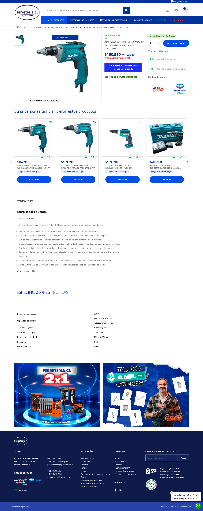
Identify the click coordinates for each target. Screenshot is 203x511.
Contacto (118, 464)
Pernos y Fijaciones (142, 20)
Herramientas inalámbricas (93, 483)
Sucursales (119, 461)
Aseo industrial (87, 458)
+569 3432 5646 (55, 474)
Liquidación (177, 20)
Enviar (183, 458)
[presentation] (10, 161)
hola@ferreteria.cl (22, 464)
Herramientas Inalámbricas (113, 20)
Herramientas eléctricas (91, 480)
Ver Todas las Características (120, 77)
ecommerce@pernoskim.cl (59, 477)
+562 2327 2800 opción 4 (59, 461)
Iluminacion (86, 461)
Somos (118, 458)
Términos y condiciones (125, 474)
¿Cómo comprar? (122, 467)
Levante (84, 464)
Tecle (83, 477)
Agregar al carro (176, 43)
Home (26, 27)
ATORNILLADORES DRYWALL (62, 27)
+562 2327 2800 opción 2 (25, 461)
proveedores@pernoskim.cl (60, 464)
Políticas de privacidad (124, 470)
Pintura (84, 467)
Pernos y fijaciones (89, 486)
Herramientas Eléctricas (82, 20)
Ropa (83, 470)
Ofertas (162, 20)
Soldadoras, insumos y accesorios (96, 474)
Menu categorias (56, 20)
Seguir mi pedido (181, 1)
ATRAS (18, 27)
